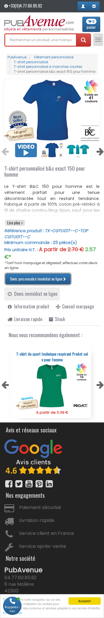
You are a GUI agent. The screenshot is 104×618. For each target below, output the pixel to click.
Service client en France (46, 533)
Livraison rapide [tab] (27, 319)
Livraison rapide (36, 520)
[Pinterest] (39, 484)
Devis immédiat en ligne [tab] (35, 293)
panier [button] (91, 24)
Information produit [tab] (31, 306)
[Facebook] (8, 484)
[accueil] (39, 23)
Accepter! (84, 601)
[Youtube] (29, 484)
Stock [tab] (59, 319)
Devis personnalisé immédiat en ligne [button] (36, 279)
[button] (83, 6)
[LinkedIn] (49, 484)
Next (99, 150)
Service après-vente (42, 546)
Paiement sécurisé (40, 507)
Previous (4, 150)
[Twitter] (18, 484)
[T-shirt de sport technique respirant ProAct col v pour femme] (52, 386)
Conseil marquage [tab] (77, 306)
